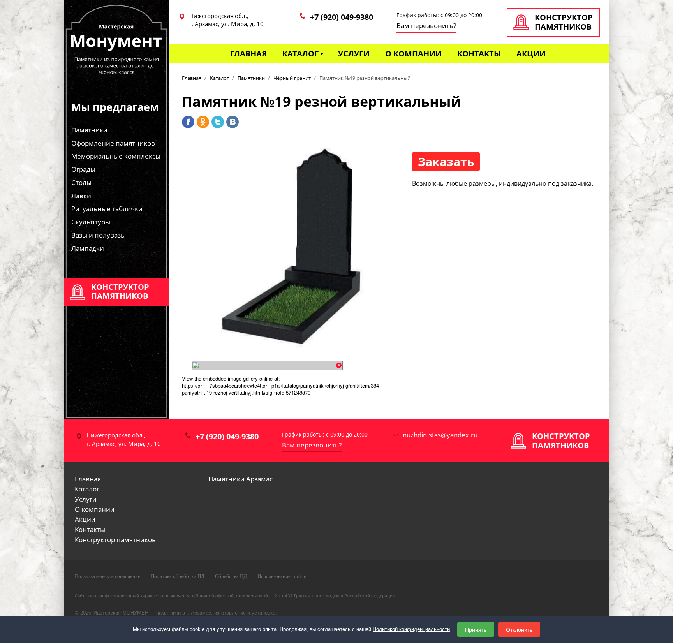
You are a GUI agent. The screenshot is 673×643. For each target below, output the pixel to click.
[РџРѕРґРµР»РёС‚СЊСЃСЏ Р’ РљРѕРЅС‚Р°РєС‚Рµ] (232, 122)
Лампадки (87, 248)
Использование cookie (281, 576)
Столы (81, 182)
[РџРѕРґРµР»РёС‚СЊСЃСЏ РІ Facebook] (188, 122)
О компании (413, 53)
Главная (248, 53)
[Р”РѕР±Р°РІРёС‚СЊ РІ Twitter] (217, 122)
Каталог (300, 53)
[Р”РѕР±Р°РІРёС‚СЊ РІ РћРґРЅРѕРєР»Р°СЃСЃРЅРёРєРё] (203, 122)
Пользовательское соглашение (107, 576)
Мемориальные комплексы (115, 156)
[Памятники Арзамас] (116, 54)
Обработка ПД (231, 576)
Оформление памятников (113, 143)
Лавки (81, 195)
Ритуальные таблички (107, 208)
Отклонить (519, 629)
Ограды (83, 169)
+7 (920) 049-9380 (341, 17)
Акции (531, 53)
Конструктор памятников (115, 540)
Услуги (354, 53)
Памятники (89, 129)
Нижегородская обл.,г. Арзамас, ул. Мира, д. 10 (226, 20)
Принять (475, 629)
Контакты (479, 53)
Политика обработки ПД (177, 576)
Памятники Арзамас (240, 479)
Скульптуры (90, 221)
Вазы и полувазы (98, 235)
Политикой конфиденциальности (411, 629)
